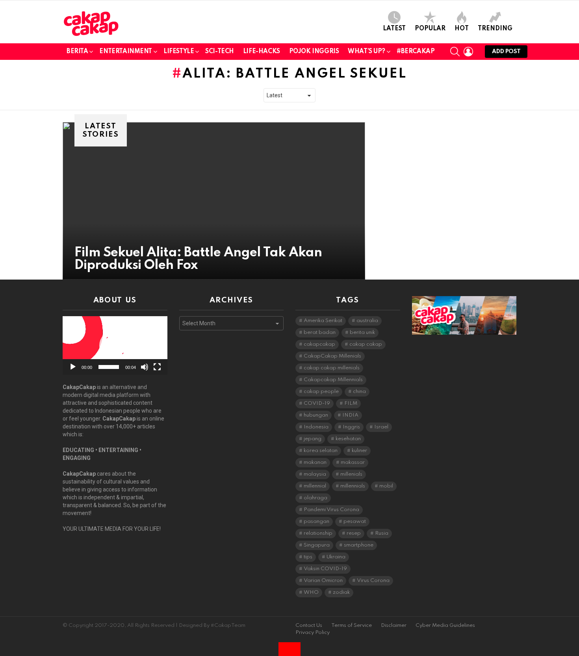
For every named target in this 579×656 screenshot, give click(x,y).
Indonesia (316, 427)
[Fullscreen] (157, 367)
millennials (352, 486)
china (359, 391)
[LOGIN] (468, 51)
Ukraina (336, 557)
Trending (495, 29)
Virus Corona (373, 580)
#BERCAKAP (415, 51)
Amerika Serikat (323, 320)
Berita (77, 51)
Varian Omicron (323, 580)
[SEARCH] (455, 51)
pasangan (316, 521)
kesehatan (348, 438)
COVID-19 (317, 403)
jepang (312, 438)
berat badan (320, 332)
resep (354, 533)
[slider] (108, 367)
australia (367, 320)
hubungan (316, 415)
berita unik (362, 332)
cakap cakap (365, 344)
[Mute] (144, 367)
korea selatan (321, 450)
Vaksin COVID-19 (325, 568)
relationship (318, 533)
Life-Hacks (261, 51)
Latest (394, 29)
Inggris (351, 427)
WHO (311, 592)
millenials (351, 474)
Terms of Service (351, 625)
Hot (462, 29)
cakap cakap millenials (332, 368)
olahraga (315, 497)
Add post (506, 51)
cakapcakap (319, 344)
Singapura (317, 545)
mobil (386, 486)
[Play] (73, 367)
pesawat (354, 521)
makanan (315, 462)
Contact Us (308, 625)
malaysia (315, 474)
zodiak (341, 592)
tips (308, 557)
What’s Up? (366, 51)
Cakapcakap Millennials (333, 379)
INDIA (350, 415)
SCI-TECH (219, 51)
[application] (115, 345)
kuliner (359, 450)
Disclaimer (393, 625)
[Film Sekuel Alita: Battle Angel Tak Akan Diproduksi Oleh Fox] (214, 201)
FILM (350, 403)
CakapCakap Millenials (332, 356)
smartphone (358, 545)
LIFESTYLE (178, 51)
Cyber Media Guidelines (445, 625)
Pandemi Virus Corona (331, 509)
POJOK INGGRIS (314, 51)
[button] (115, 345)
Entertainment (125, 51)
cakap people (321, 391)
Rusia (381, 533)
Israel (381, 427)
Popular (430, 29)
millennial (315, 486)
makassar (353, 462)
